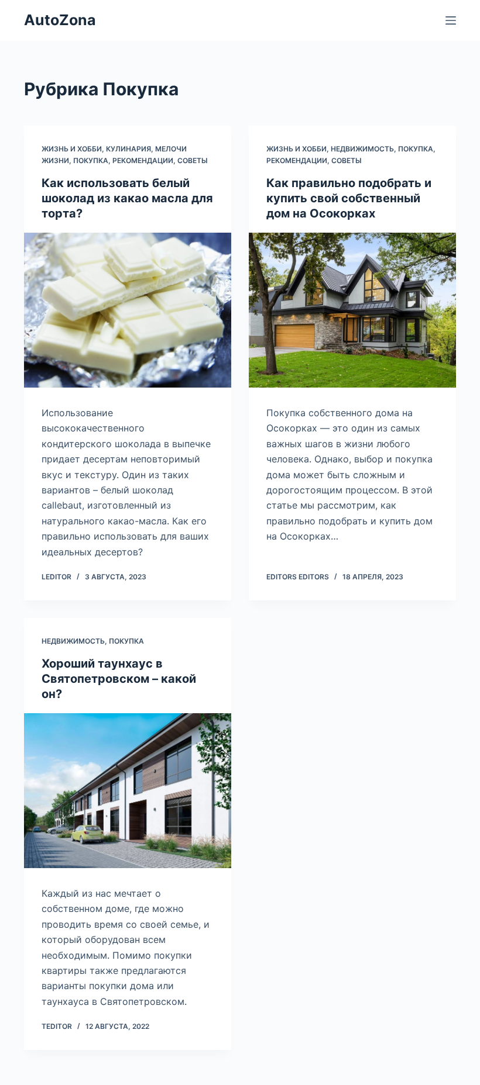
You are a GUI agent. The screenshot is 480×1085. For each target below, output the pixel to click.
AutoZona (60, 20)
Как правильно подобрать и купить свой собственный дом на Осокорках (348, 198)
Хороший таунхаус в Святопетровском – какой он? (119, 678)
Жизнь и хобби (72, 148)
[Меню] (450, 20)
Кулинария (128, 148)
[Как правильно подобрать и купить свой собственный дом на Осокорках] (352, 310)
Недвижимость (362, 148)
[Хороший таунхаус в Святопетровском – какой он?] (127, 791)
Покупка (90, 160)
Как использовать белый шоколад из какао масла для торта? (127, 198)
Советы (192, 160)
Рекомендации (142, 160)
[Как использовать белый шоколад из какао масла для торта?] (127, 310)
